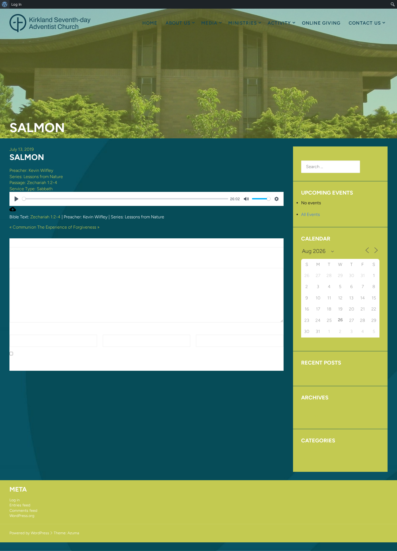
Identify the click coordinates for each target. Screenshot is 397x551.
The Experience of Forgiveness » (68, 227)
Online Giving (321, 23)
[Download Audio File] (12, 210)
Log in (14, 500)
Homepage (311, 450)
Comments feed (23, 510)
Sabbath (45, 188)
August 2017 (313, 407)
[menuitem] (4, 4)
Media (209, 23)
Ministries (242, 23)
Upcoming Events (318, 372)
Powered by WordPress (29, 533)
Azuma (73, 533)
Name (16, 331)
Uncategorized (315, 458)
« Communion (22, 227)
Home (149, 23)
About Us (178, 23)
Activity (279, 23)
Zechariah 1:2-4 (42, 182)
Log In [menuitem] (16, 4)
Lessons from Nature (43, 176)
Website (203, 331)
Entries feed (19, 505)
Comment (20, 264)
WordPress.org (21, 515)
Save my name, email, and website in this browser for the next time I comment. (91, 353)
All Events (310, 214)
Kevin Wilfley (41, 170)
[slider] (125, 198)
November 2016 (316, 415)
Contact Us (365, 23)
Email (109, 331)
